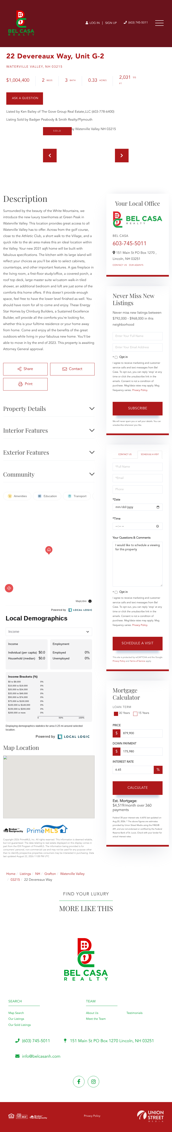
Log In (94, 23)
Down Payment (124, 743)
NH (37, 874)
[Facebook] (79, 1081)
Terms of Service (137, 661)
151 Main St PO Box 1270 (111, 1041)
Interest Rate (123, 762)
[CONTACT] (24, 98)
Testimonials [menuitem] (134, 1013)
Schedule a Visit (150, 455)
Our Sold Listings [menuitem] (19, 1025)
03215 (15, 880)
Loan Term (122, 707)
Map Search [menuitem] (16, 1013)
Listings (25, 874)
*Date (116, 499)
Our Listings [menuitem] (16, 1019)
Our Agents (136, 265)
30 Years (124, 713)
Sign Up (111, 23)
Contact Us (120, 265)
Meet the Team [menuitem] (96, 1019)
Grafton (50, 874)
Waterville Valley (72, 874)
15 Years (143, 713)
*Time (116, 518)
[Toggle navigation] (159, 23)
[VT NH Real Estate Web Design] (150, 1116)
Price (117, 725)
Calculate (138, 788)
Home (11, 874)
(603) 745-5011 (137, 22)
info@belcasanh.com (41, 1057)
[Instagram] (93, 1081)
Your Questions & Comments (131, 537)
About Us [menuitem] (92, 1013)
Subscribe (137, 408)
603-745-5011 (130, 244)
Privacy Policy (139, 390)
